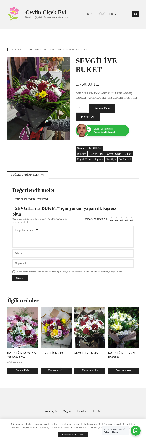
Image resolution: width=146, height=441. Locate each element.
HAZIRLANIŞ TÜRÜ (37, 49)
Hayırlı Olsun (84, 159)
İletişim (97, 411)
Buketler (57, 49)
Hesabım (82, 411)
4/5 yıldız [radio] (126, 219)
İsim (17, 254)
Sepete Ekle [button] (22, 370)
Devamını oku (56, 370)
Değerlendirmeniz (24, 230)
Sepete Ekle (102, 108)
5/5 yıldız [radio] (131, 219)
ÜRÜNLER (106, 13)
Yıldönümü (125, 159)
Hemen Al (87, 116)
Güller (128, 153)
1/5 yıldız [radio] (111, 219)
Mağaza (67, 411)
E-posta (19, 264)
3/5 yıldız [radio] (121, 219)
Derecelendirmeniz (96, 219)
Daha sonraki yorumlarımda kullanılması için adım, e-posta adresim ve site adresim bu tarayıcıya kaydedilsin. (70, 271)
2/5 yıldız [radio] (116, 219)
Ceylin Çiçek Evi (45, 12)
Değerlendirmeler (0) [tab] (27, 175)
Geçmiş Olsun (114, 153)
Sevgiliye (111, 159)
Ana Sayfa (15, 49)
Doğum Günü (96, 153)
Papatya (99, 159)
